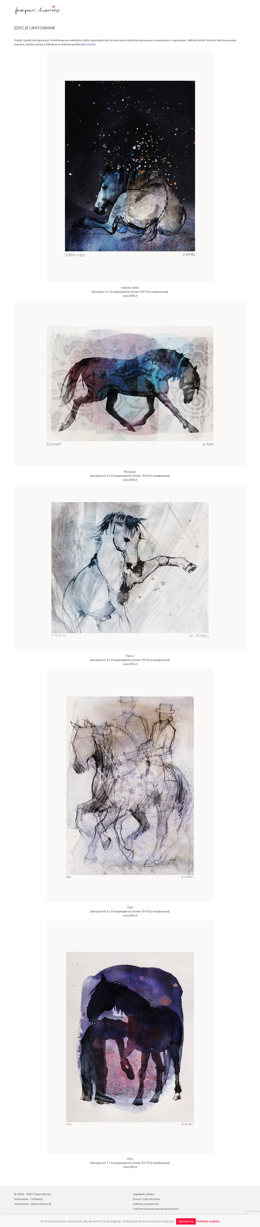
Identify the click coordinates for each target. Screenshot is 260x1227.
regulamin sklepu (143, 1194)
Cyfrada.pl (36, 1199)
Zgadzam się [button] (186, 1221)
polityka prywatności (146, 1203)
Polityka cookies (208, 1221)
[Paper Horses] (50, 9)
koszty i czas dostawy (146, 1199)
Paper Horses (42, 1194)
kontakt (91, 44)
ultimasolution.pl (40, 1203)
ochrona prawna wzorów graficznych (156, 1208)
